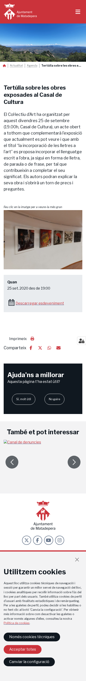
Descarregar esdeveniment (40, 303)
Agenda (32, 65)
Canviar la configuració (29, 662)
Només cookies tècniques (32, 637)
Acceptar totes (22, 649)
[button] (43, 239)
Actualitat (16, 65)
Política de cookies (17, 623)
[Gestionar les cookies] (81, 341)
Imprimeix (18, 339)
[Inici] (20, 12)
